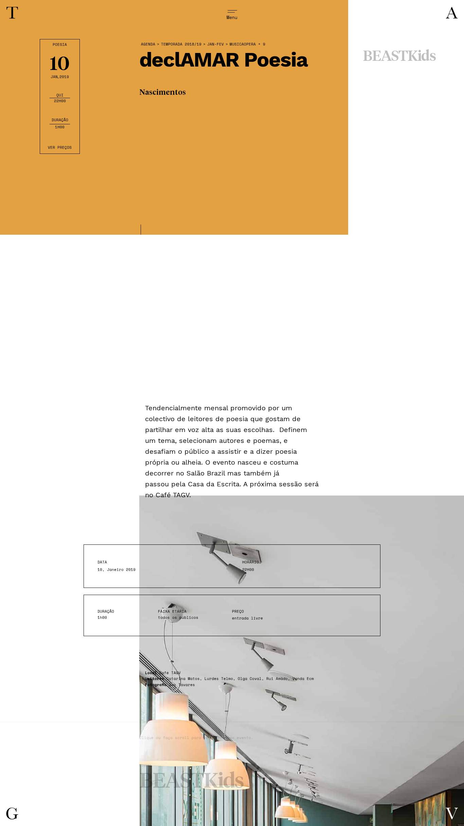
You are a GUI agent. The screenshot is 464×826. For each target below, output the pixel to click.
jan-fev (215, 44)
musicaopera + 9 (247, 44)
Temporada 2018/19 (181, 44)
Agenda (148, 44)
